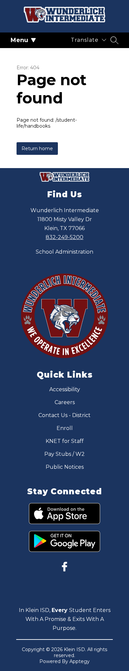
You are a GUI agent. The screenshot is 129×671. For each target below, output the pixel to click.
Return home (37, 149)
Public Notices (65, 467)
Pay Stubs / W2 (64, 454)
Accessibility (64, 389)
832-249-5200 (64, 237)
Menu (19, 40)
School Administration (64, 252)
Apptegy (79, 661)
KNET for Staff (65, 441)
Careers (65, 402)
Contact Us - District (64, 415)
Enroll (65, 428)
